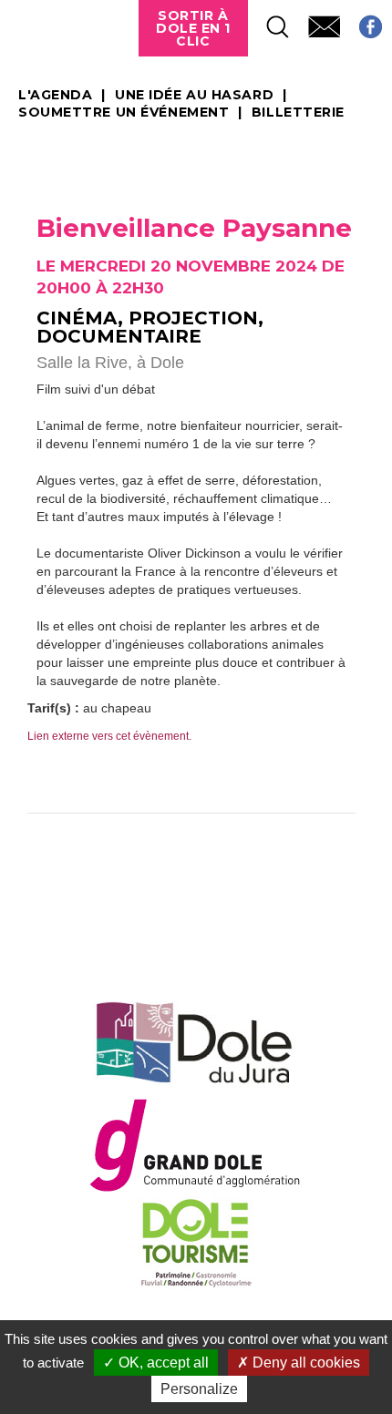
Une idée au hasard (194, 95)
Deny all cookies (304, 1362)
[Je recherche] (269, 21)
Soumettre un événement (123, 113)
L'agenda (55, 95)
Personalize (199, 1389)
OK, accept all (162, 1362)
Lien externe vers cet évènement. (109, 736)
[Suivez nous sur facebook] (361, 21)
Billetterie (298, 113)
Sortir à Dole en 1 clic (193, 28)
